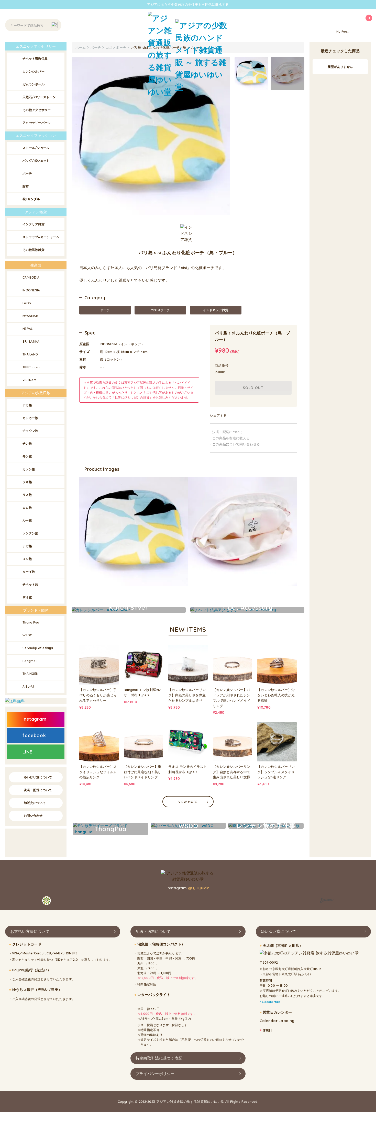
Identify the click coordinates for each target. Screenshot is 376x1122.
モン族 (27, 456)
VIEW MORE (188, 802)
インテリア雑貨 (34, 224)
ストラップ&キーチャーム (41, 237)
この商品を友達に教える (231, 438)
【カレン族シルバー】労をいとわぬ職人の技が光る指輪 (276, 695)
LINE (27, 752)
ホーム (80, 47)
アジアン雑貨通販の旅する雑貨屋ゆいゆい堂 (190, 1101)
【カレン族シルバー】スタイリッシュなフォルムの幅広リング (98, 771)
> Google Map (270, 1002)
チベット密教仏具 (35, 58)
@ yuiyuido (198, 887)
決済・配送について (227, 432)
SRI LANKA (31, 341)
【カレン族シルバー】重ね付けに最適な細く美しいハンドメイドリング (142, 771)
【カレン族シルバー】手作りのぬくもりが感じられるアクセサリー (98, 695)
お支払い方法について (29, 931)
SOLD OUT (253, 387)
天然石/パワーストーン (39, 97)
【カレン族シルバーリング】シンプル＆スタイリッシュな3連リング (276, 771)
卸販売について (35, 803)
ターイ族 (29, 572)
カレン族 (29, 469)
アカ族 (27, 405)
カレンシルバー (34, 71)
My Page (342, 31)
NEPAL (28, 329)
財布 (26, 186)
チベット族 (30, 584)
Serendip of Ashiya (38, 648)
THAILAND (30, 354)
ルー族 (27, 520)
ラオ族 (27, 482)
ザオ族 (27, 597)
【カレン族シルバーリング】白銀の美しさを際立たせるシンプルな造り (187, 695)
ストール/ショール (36, 148)
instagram (35, 719)
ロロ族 (27, 507)
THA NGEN (30, 674)
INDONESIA (31, 290)
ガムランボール (34, 84)
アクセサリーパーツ (37, 123)
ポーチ (105, 310)
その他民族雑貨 (34, 250)
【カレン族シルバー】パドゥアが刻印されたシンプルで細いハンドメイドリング (231, 698)
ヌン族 (27, 559)
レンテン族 (30, 533)
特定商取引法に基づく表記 (159, 1058)
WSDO (27, 635)
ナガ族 (27, 546)
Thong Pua (31, 622)
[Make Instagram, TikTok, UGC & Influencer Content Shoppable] (327, 901)
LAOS (27, 303)
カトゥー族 (30, 418)
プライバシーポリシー (155, 1073)
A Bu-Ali (29, 686)
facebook (34, 735)
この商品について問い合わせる (236, 444)
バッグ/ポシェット (36, 160)
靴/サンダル (31, 199)
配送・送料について (153, 931)
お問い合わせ (33, 816)
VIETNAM (29, 380)
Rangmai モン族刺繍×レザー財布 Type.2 (142, 692)
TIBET (31, 367)
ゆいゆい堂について (38, 777)
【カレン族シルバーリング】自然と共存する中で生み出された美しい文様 (231, 771)
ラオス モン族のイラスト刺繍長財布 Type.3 (187, 769)
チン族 (27, 443)
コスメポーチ (160, 310)
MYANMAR (30, 316)
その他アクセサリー (37, 110)
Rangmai (30, 661)
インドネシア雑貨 (215, 310)
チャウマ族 (30, 431)
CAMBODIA (31, 277)
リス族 (27, 495)
